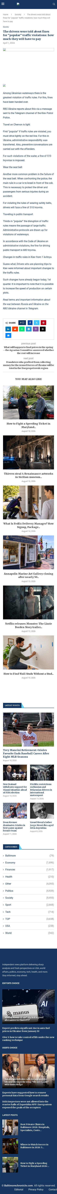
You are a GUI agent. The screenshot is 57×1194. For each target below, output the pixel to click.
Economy (29, 862)
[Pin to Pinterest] (43, 322)
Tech (29, 911)
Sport (29, 904)
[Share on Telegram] (29, 329)
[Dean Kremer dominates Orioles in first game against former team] (15, 811)
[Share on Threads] (43, 329)
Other (29, 883)
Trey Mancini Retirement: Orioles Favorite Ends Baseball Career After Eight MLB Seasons (26, 753)
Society (18, 14)
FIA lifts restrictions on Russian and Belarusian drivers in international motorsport (41, 790)
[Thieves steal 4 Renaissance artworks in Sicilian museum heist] (28, 452)
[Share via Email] (8, 335)
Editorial (18, 1189)
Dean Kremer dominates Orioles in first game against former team (14, 826)
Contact (53, 1189)
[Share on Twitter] (37, 322)
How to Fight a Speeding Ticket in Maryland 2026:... (34, 1165)
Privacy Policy (35, 1189)
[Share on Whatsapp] (22, 329)
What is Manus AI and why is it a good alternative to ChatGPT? (24, 1018)
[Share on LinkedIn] (8, 329)
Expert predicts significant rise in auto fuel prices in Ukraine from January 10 (26, 1030)
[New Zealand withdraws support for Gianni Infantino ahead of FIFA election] (15, 773)
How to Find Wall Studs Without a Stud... (28, 673)
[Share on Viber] (36, 329)
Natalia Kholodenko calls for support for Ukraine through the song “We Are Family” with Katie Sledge (27, 1082)
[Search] (53, 4)
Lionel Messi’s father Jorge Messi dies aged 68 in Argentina (42, 825)
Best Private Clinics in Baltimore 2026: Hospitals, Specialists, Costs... (35, 1127)
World (29, 933)
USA (29, 925)
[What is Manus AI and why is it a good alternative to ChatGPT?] (28, 1006)
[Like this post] (23, 322)
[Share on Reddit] (15, 329)
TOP (29, 918)
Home (5, 14)
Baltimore (29, 855)
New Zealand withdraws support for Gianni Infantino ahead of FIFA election (15, 788)
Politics (29, 890)
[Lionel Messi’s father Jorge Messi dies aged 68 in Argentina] (42, 811)
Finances (29, 869)
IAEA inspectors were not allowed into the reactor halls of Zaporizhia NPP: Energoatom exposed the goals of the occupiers (27, 1104)
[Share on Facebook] (30, 322)
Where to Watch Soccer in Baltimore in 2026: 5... (34, 1146)
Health (29, 876)
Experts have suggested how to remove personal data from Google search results (25, 1094)
